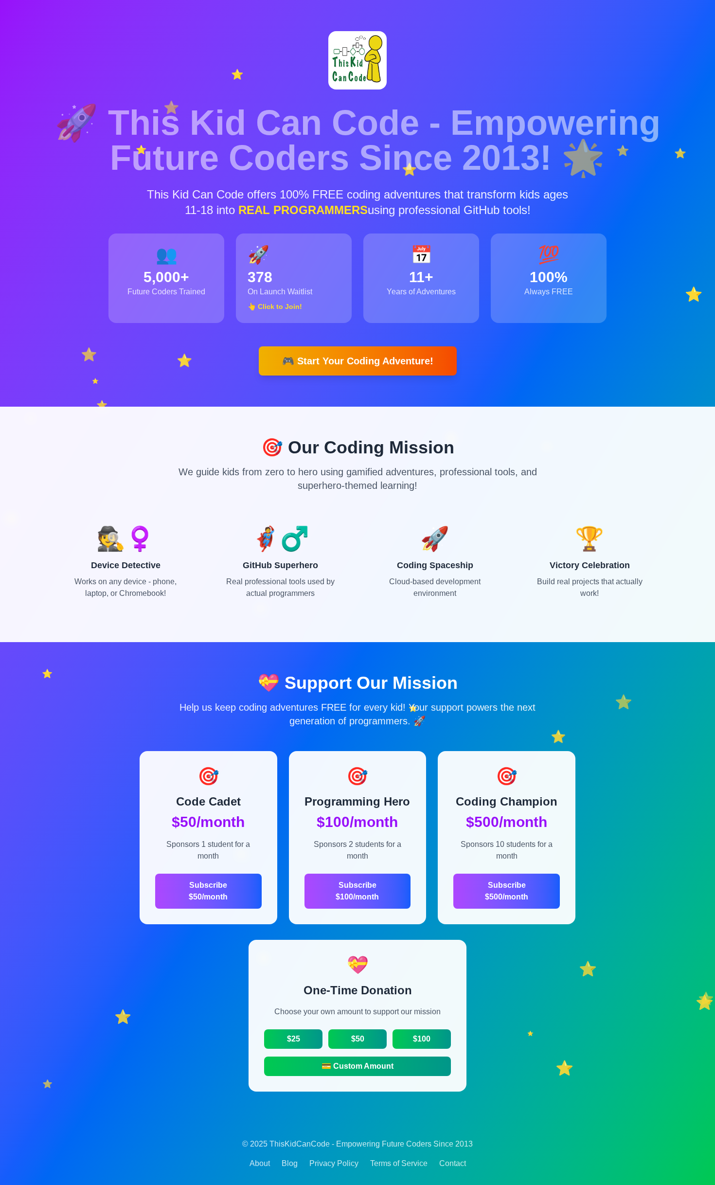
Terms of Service (399, 1163)
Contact (452, 1163)
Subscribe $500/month (506, 891)
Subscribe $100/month (357, 891)
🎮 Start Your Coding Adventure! (357, 361)
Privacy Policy (333, 1163)
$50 (357, 1039)
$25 (293, 1039)
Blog (290, 1163)
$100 (421, 1039)
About (260, 1163)
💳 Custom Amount (357, 1066)
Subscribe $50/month (208, 891)
